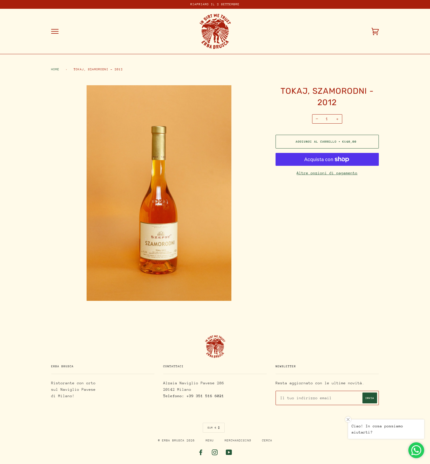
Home (55, 69)
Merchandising (238, 440)
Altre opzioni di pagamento (327, 173)
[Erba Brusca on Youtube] (229, 454)
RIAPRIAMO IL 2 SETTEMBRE (215, 4)
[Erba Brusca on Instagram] (215, 454)
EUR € (212, 427)
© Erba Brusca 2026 (176, 440)
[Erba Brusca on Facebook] (201, 454)
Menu (210, 440)
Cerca (267, 440)
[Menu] (55, 31)
